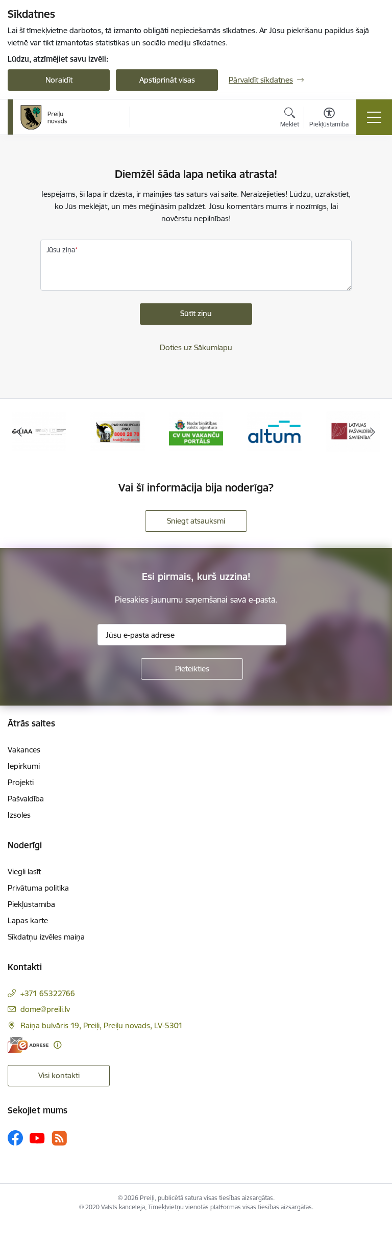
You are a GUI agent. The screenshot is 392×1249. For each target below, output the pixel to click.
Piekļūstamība (31, 904)
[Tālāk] (372, 432)
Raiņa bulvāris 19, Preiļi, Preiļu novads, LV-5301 (101, 1025)
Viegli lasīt (24, 871)
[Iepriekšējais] (19, 432)
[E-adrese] (28, 1044)
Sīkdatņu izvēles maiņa (46, 937)
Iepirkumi (24, 766)
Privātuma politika (38, 888)
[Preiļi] (43, 117)
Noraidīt (58, 80)
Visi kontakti (59, 1075)
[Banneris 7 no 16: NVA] (196, 431)
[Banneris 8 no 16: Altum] (274, 431)
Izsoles (19, 815)
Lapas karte (28, 920)
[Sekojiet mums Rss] (59, 1138)
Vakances (24, 749)
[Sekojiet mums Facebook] (15, 1138)
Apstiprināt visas (167, 80)
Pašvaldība (26, 798)
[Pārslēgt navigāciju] (374, 117)
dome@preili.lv (45, 1009)
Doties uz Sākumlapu (196, 347)
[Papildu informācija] (57, 1045)
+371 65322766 (47, 993)
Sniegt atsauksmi (196, 521)
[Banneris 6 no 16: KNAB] (117, 431)
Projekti (21, 782)
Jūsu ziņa (60, 249)
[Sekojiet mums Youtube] (37, 1137)
